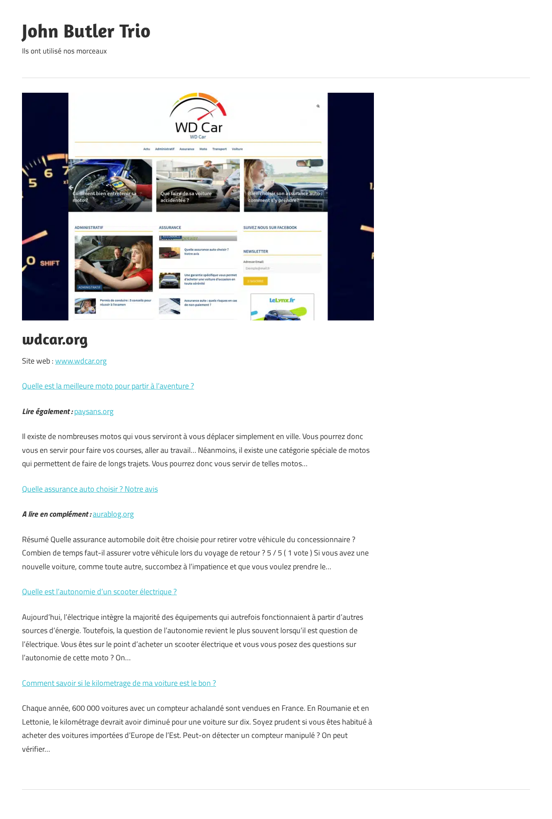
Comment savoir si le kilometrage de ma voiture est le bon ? (119, 683)
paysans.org (93, 411)
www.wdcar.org (81, 361)
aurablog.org (113, 514)
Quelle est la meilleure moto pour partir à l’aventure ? (108, 386)
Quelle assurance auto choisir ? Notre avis (90, 489)
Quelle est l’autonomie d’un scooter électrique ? (99, 591)
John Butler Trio (86, 30)
